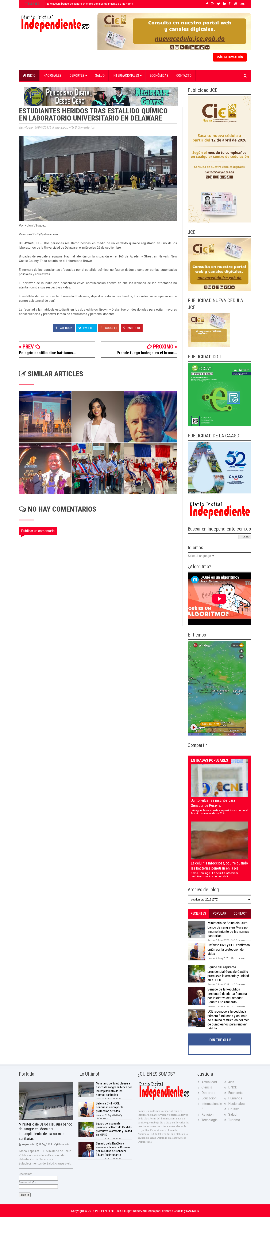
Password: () (27, 1182)
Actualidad (209, 1082)
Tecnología (209, 1120)
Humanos (235, 1098)
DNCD (232, 1087)
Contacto (184, 76)
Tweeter (88, 328)
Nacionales (52, 76)
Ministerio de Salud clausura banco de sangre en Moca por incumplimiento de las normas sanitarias (86, 3)
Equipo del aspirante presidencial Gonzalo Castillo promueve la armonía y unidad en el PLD (228, 973)
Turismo (234, 1120)
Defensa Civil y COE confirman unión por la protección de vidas (229, 949)
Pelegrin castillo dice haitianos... (47, 352)
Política (233, 1109)
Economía (235, 1093)
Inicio (30, 76)
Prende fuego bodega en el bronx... (147, 352)
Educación (208, 1098)
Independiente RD (108, 1211)
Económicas (159, 76)
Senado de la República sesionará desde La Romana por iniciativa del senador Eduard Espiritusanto (227, 995)
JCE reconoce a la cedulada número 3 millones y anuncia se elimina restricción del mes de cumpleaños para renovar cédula (229, 1020)
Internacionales (126, 76)
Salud (100, 76)
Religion (207, 1114)
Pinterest (133, 328)
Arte (231, 1082)
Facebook (65, 328)
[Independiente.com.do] (164, 1099)
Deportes (77, 76)
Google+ (110, 328)
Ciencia (206, 1087)
